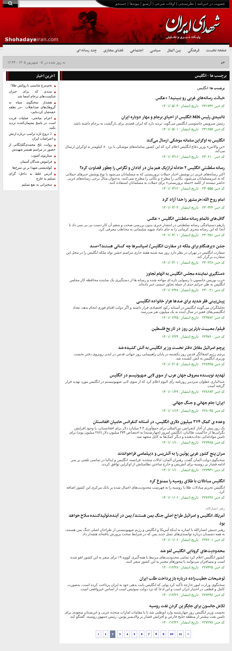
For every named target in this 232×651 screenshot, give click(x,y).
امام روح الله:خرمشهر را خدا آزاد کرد (193, 199)
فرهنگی (193, 50)
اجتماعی (136, 50)
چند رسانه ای (86, 50)
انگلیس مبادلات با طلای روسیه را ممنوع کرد (187, 481)
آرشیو (147, 4)
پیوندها (134, 4)
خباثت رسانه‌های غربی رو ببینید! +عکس (190, 98)
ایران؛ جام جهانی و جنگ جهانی (198, 403)
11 (180, 634)
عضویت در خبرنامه (211, 4)
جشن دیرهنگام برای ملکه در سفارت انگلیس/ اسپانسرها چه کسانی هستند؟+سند (157, 246)
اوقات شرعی (165, 4)
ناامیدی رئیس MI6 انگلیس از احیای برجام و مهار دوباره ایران (173, 117)
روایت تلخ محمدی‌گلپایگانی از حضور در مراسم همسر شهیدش (32, 147)
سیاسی (155, 50)
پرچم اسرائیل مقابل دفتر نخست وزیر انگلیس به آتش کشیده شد (171, 348)
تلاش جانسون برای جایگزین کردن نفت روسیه (187, 606)
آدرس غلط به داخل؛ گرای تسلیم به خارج (32, 176)
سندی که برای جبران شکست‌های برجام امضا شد (32, 94)
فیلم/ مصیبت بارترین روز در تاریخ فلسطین (188, 329)
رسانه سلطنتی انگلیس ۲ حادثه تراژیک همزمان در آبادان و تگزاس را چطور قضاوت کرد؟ (152, 168)
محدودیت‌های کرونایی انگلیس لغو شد (192, 551)
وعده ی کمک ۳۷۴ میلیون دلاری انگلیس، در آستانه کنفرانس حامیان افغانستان (159, 422)
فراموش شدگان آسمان (36, 161)
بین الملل (174, 50)
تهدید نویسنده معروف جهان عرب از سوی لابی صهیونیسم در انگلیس (167, 375)
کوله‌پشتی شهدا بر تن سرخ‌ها (32, 167)
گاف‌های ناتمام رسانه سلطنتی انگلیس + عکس (186, 219)
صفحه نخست (216, 50)
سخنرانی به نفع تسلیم (37, 184)
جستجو (120, 4)
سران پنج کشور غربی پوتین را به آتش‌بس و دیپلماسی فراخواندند (171, 453)
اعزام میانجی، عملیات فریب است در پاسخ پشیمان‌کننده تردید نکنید (32, 122)
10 (171, 634)
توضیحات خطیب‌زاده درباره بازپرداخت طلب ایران (182, 578)
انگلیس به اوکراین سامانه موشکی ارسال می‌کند (186, 140)
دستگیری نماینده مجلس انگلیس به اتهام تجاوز (185, 274)
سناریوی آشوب (41, 155)
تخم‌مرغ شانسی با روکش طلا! (31, 85)
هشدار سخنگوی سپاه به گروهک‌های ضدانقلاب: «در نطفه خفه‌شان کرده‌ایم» (32, 107)
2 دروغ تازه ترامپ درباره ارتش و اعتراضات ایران (32, 136)
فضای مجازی (113, 50)
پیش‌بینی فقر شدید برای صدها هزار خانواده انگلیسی (180, 301)
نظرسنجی (186, 4)
